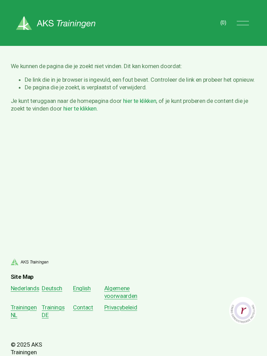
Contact (83, 307)
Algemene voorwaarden (120, 292)
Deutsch (52, 288)
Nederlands (25, 288)
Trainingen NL (24, 311)
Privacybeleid (120, 307)
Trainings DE (53, 311)
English (82, 288)
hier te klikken (139, 100)
